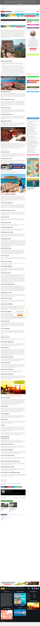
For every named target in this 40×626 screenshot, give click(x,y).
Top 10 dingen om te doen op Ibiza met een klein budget (32, 134)
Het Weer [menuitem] (7, 5)
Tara (9, 490)
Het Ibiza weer (3, 196)
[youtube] (33, 82)
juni (7, 153)
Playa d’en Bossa (21, 160)
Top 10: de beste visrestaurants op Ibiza (31, 152)
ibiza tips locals (9, 483)
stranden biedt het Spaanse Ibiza (9, 116)
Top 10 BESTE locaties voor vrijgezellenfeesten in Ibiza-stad (32, 119)
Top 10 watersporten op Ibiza (30, 151)
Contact (28, 594)
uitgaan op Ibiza (4, 124)
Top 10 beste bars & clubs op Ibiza (31, 123)
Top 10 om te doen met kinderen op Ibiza (32, 147)
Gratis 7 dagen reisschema (28, 598)
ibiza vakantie (13, 483)
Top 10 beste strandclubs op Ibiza (31, 129)
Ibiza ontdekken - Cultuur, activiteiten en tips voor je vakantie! (4, 509)
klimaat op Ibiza (3, 206)
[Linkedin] (38, 82)
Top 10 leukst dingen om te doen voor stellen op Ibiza (32, 138)
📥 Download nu (20, 315)
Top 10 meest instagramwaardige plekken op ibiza (33, 141)
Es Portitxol (14, 244)
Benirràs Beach (16, 422)
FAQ (33, 594)
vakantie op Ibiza (8, 204)
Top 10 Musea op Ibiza (29, 122)
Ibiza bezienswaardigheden (4, 483)
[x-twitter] (30, 588)
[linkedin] (38, 588)
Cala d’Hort (6, 331)
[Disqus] (13, 548)
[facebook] (28, 82)
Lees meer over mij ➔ (33, 48)
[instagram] (30, 82)
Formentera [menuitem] (27, 5)
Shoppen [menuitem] (36, 5)
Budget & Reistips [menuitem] (3, 8)
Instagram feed (29, 597)
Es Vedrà (20, 421)
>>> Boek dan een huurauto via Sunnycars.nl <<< (13, 395)
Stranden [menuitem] (20, 5)
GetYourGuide (6, 335)
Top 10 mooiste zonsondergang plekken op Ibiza (32, 145)
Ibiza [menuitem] (4, 5)
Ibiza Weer (3, 194)
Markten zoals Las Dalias (4, 263)
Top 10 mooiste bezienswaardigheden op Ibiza (32, 142)
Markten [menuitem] (12, 5)
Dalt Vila (4, 171)
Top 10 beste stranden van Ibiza (30, 130)
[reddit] (35, 82)
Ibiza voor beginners (18, 483)
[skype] (32, 588)
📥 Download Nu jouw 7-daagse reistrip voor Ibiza (33, 89)
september (10, 153)
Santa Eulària (4, 160)
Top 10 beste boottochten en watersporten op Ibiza (31, 188)
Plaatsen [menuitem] (15, 5)
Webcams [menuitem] (32, 5)
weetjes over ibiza (3, 484)
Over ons (28, 593)
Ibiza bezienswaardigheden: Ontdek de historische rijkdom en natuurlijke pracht (13, 509)
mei (13, 155)
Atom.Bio (34, 597)
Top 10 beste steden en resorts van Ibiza (31, 128)
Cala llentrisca (10, 244)
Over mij (34, 593)
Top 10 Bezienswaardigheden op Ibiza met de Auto (33, 121)
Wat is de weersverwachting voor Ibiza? (16, 11)
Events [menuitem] (23, 5)
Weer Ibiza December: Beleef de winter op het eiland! (9, 193)
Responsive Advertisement (4, 481)
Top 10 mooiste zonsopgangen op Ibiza (31, 146)
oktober (16, 155)
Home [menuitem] (2, 5)
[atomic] (28, 84)
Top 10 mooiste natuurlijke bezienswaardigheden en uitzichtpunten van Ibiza (33, 144)
